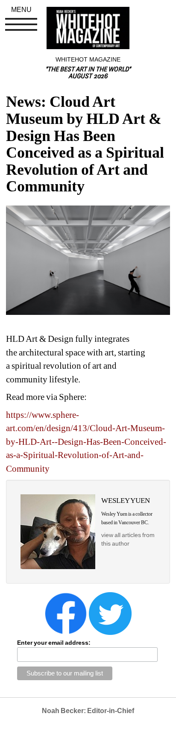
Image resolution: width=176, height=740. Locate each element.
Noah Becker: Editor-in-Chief (88, 710)
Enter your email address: (54, 642)
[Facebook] (65, 613)
